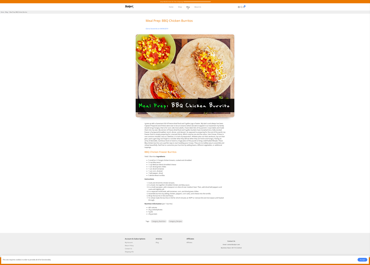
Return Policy (129, 245)
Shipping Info (129, 252)
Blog (188, 7)
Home (171, 7)
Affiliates (189, 242)
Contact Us (128, 249)
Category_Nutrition (159, 221)
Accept (362, 260)
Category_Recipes (175, 221)
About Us (197, 7)
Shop (180, 7)
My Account (129, 242)
